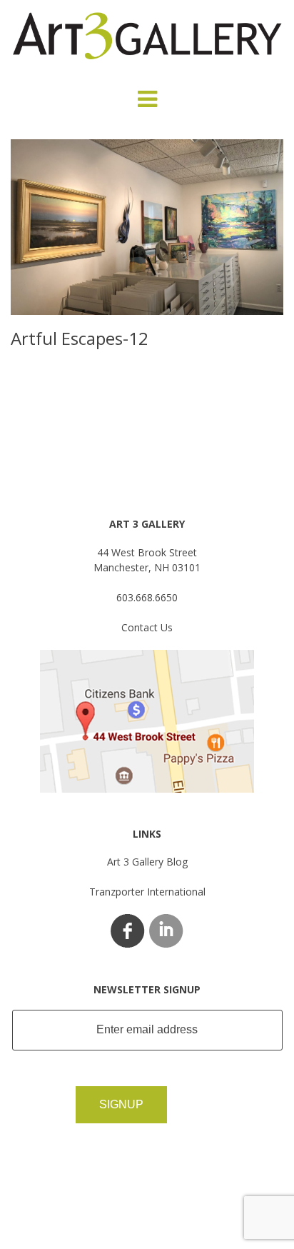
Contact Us (147, 627)
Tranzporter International (147, 891)
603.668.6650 (147, 597)
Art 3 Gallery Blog (147, 861)
